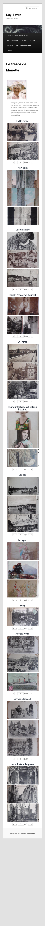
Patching (10, 45)
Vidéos (24, 40)
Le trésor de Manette (23, 45)
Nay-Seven (13, 14)
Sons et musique (12, 40)
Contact (9, 50)
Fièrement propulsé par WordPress (22, 833)
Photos (32, 40)
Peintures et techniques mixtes (17, 35)
